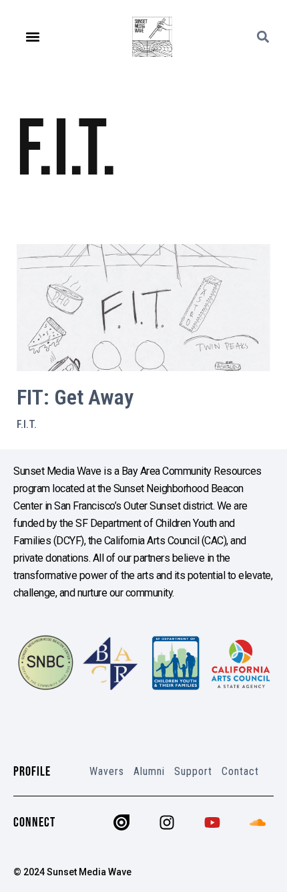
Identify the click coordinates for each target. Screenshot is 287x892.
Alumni (149, 771)
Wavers (106, 771)
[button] (33, 37)
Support (193, 771)
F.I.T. (27, 424)
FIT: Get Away (75, 397)
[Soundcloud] (258, 822)
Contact (240, 771)
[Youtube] (212, 822)
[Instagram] (167, 822)
